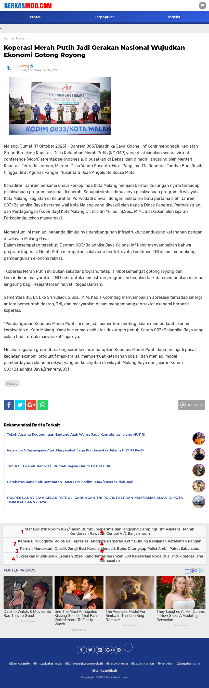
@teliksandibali (104, 670)
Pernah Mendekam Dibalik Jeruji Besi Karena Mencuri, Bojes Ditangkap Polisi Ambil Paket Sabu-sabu (109, 549)
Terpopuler (104, 17)
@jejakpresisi (117, 663)
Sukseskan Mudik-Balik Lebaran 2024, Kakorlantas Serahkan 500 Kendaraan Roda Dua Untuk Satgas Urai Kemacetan (109, 558)
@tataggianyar (142, 663)
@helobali (166, 663)
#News (12, 383)
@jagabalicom (188, 663)
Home (9, 38)
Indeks (174, 17)
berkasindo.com (117, 677)
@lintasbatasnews (47, 663)
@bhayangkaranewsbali (84, 663)
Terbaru (35, 17)
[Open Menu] (202, 5)
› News (19, 38)
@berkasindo (19, 663)
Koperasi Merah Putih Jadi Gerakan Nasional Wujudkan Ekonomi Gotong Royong (94, 51)
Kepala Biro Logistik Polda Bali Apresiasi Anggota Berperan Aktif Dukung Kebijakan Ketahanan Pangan (109, 541)
